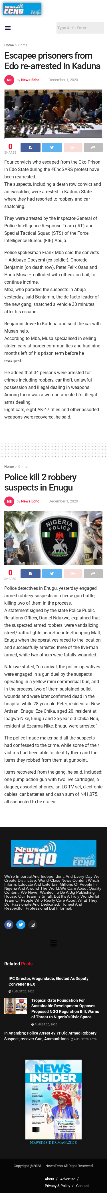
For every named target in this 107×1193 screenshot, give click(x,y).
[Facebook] (8, 924)
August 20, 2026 (23, 991)
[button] (7, 28)
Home (9, 45)
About (49, 1179)
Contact (82, 1186)
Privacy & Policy (57, 1186)
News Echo (30, 80)
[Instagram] (32, 924)
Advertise (67, 1179)
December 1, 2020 (63, 80)
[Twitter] (20, 924)
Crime (22, 45)
